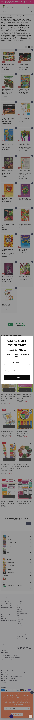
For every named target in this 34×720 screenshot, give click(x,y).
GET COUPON (17, 377)
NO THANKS (17, 362)
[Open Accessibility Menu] (11, 716)
